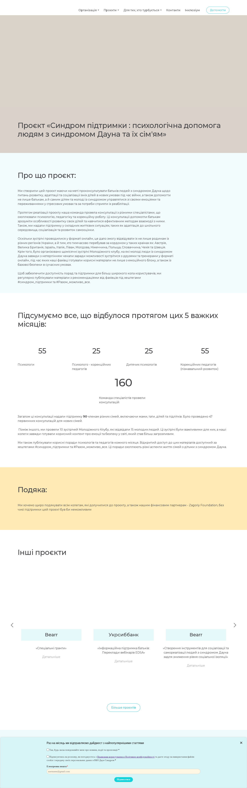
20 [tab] (175, 691)
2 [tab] (77, 691)
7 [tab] (104, 691)
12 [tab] (131, 691)
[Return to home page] (38, 7)
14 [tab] (142, 691)
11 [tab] (126, 691)
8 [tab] (110, 691)
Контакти (173, 7)
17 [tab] (158, 691)
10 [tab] (121, 691)
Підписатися (123, 779)
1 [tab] (72, 691)
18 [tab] (164, 691)
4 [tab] (88, 691)
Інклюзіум (192, 7)
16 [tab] (153, 691)
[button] (217, 7)
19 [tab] (169, 691)
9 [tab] (115, 691)
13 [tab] (137, 691)
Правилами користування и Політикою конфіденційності (126, 756)
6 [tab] (99, 691)
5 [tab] (93, 691)
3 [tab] (83, 691)
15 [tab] (148, 691)
